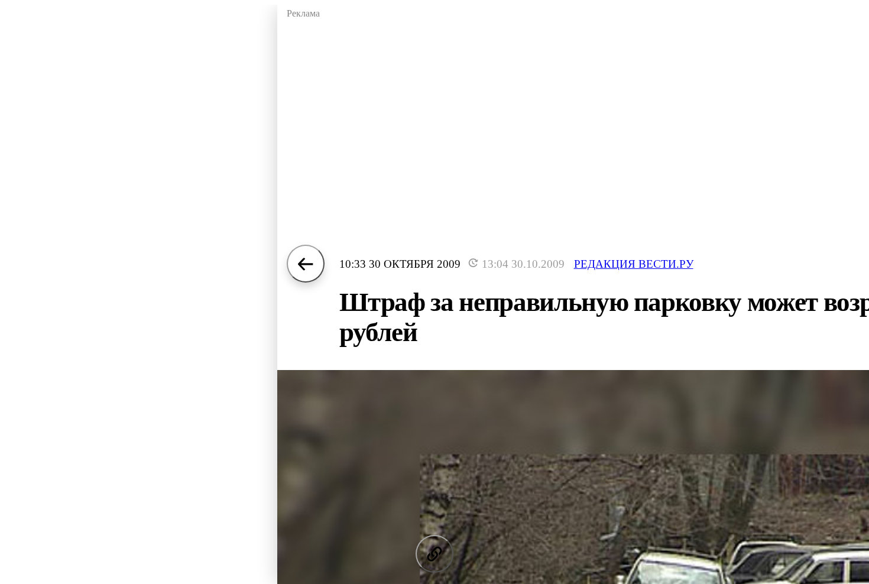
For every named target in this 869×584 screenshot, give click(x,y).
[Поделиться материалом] (434, 554)
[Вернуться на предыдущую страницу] (306, 264)
